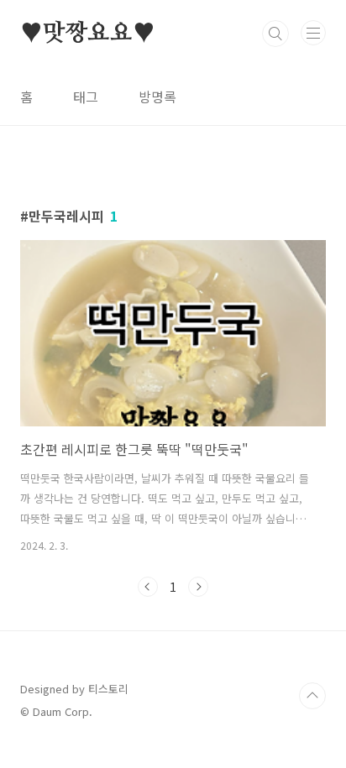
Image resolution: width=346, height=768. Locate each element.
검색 (275, 33)
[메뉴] (313, 32)
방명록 (157, 96)
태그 (85, 96)
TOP (312, 695)
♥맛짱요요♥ (87, 33)
